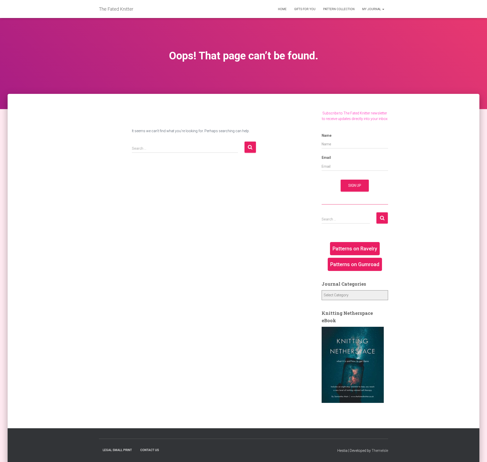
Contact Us (149, 450)
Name (327, 135)
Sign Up (354, 185)
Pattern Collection (339, 9)
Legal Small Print (117, 450)
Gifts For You (305, 9)
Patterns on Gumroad (354, 264)
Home (282, 9)
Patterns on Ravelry (355, 249)
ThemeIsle (380, 451)
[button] (383, 9)
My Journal (372, 9)
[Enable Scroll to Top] (477, 452)
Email (326, 158)
